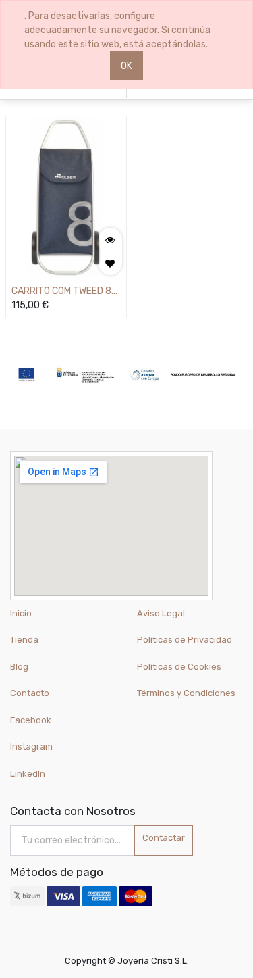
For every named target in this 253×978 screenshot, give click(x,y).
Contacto (29, 693)
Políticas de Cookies (179, 667)
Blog (19, 667)
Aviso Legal (161, 613)
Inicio (21, 613)
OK (126, 66)
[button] (110, 263)
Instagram (31, 746)
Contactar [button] (163, 838)
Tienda (24, 640)
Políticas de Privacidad (184, 640)
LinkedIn (28, 773)
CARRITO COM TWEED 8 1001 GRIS (61, 291)
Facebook (30, 720)
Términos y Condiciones (186, 693)
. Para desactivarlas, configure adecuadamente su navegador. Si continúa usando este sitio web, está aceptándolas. (117, 30)
